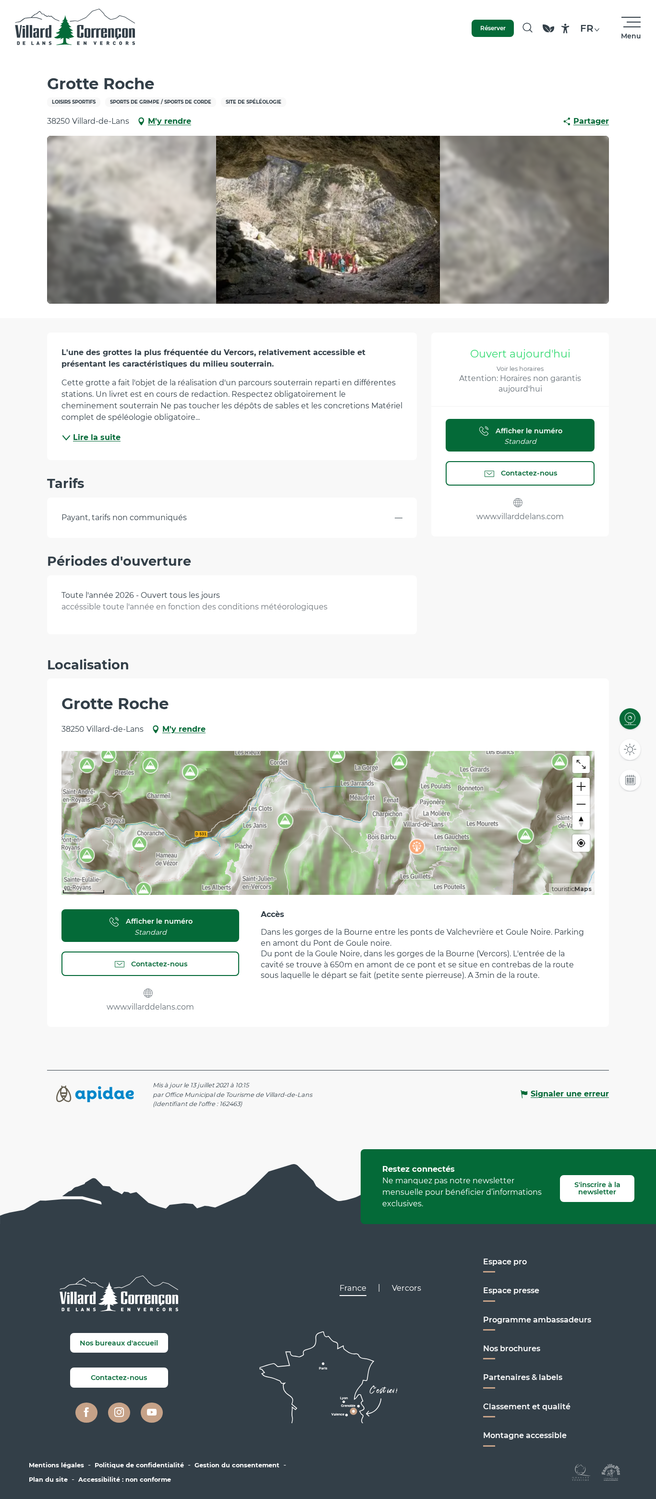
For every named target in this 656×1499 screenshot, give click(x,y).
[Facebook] (86, 1412)
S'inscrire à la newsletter (597, 1188)
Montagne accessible (525, 1435)
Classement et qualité (527, 1406)
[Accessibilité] (565, 29)
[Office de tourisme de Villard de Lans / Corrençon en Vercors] (75, 28)
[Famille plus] (611, 1471)
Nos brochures (511, 1348)
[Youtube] (152, 1412)
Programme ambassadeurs (537, 1319)
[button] (527, 28)
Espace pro (505, 1261)
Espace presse (511, 1290)
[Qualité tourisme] (581, 1471)
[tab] (353, 1287)
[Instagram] (119, 1412)
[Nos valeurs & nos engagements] (548, 32)
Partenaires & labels (522, 1377)
